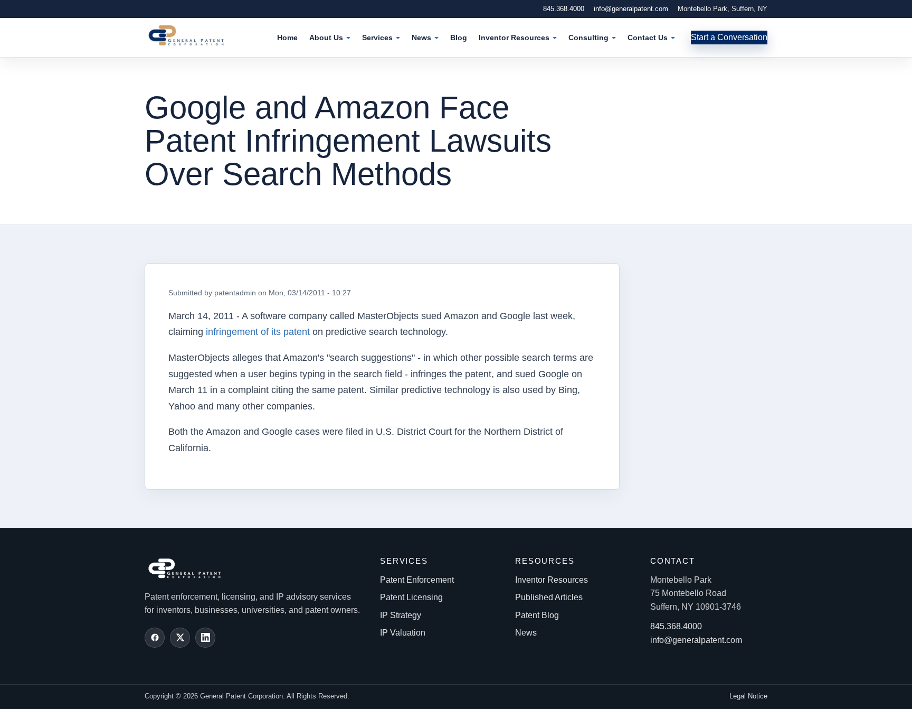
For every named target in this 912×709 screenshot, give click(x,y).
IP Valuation (402, 632)
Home (287, 37)
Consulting (588, 37)
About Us (326, 37)
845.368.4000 (563, 9)
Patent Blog (537, 615)
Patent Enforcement (417, 579)
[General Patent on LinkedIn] (205, 638)
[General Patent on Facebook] (155, 638)
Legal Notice (748, 696)
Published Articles (549, 597)
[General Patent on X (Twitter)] (180, 638)
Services (377, 37)
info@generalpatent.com (631, 9)
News (421, 37)
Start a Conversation (729, 37)
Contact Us (648, 37)
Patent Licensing (411, 597)
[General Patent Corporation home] (191, 35)
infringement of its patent (258, 331)
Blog (458, 37)
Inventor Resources (514, 37)
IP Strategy (400, 615)
